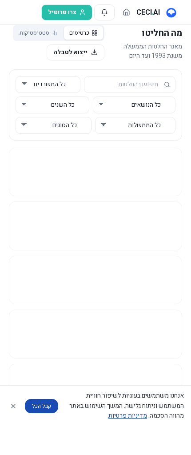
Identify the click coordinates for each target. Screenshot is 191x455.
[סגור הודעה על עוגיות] (13, 406)
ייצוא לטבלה (70, 52)
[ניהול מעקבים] (104, 12)
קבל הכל (41, 406)
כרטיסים (79, 32)
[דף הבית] (126, 12)
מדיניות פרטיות (127, 415)
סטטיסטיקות (34, 32)
